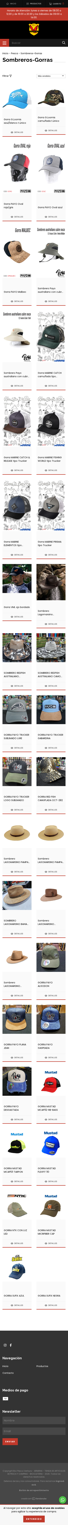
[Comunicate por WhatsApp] (62, 1500)
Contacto (8, 1373)
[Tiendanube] (34, 1499)
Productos (42, 1366)
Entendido (34, 1519)
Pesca (14, 53)
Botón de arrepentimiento (34, 1490)
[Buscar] (64, 43)
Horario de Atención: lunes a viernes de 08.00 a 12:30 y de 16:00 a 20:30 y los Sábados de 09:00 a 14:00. (34, 14)
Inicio (5, 53)
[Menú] (4, 43)
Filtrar (5, 76)
